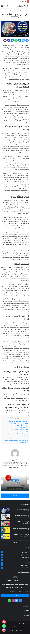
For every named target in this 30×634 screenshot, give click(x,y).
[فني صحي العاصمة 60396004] (5, 510)
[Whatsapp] (4, 626)
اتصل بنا (26, 610)
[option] (15, 482)
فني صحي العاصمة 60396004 (22, 509)
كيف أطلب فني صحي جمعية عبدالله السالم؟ (16, 438)
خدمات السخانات (24, 567)
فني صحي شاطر (23, 427)
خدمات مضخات (24, 557)
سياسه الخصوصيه (23, 613)
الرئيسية (18, 10)
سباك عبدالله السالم (22, 425)
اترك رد (15, 495)
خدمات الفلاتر (25, 562)
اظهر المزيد (15, 542)
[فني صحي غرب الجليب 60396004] (5, 530)
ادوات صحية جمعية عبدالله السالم (19, 423)
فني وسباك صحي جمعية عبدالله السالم (18, 421)
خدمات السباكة (12, 10)
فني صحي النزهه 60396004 (22, 521)
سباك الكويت (15, 460)
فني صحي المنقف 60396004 (22, 515)
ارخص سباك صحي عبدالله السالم (19, 429)
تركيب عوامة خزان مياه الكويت (15, 483)
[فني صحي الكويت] (23, 5)
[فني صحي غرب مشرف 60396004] (5, 536)
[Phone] (4, 622)
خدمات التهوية (24, 565)
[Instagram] (4, 630)
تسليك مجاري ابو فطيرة (21, 1)
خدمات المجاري (24, 554)
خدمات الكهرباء (24, 560)
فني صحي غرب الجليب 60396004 (21, 528)
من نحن (26, 615)
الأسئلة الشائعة (23, 431)
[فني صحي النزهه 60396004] (5, 523)
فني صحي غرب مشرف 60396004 (21, 534)
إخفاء (11, 417)
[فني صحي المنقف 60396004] (5, 517)
